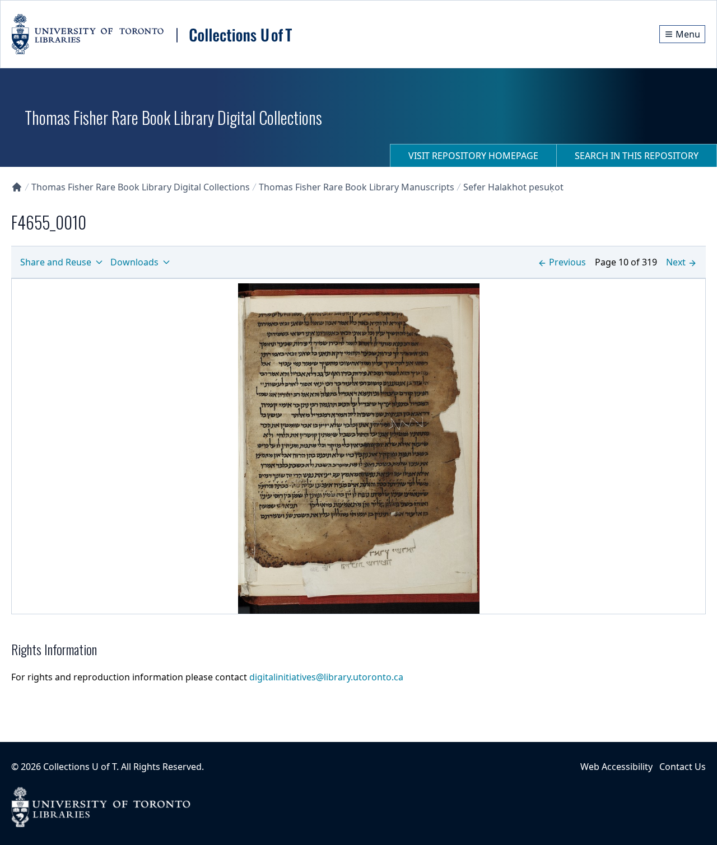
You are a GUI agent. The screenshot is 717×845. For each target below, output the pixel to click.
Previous (567, 262)
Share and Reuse (55, 262)
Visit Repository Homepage (473, 156)
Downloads (134, 262)
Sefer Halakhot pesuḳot (513, 187)
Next (676, 262)
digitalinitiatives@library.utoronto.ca (326, 677)
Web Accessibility (616, 766)
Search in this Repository (637, 156)
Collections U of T (80, 766)
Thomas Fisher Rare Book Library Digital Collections (140, 187)
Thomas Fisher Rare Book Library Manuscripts (356, 187)
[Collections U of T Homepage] (16, 187)
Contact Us (682, 766)
